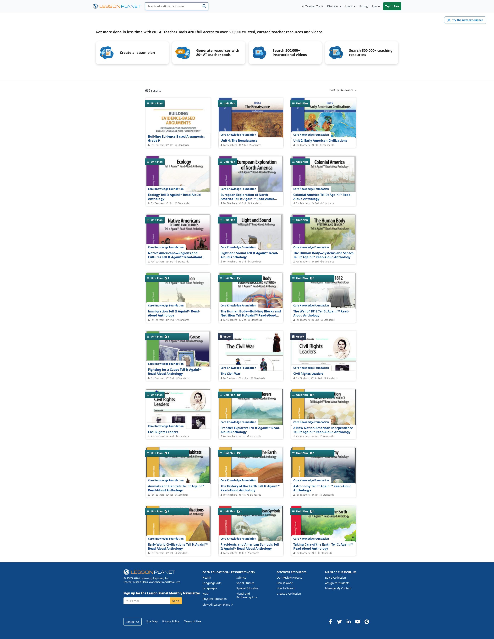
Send (175, 601)
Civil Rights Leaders (308, 374)
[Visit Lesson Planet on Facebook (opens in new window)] (330, 621)
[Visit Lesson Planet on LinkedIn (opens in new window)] (348, 621)
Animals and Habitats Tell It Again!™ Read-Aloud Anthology (176, 488)
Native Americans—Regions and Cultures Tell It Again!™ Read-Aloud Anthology (175, 257)
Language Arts (212, 583)
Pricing (363, 6)
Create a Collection (289, 593)
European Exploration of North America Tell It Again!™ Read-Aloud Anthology (247, 199)
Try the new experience (467, 20)
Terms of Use (192, 621)
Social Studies (245, 583)
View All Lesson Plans (217, 604)
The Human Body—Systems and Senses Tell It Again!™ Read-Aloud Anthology (323, 255)
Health (207, 577)
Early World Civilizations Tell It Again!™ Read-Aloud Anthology (178, 546)
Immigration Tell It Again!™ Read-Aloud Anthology (174, 313)
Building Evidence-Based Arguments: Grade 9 (176, 138)
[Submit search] (204, 6)
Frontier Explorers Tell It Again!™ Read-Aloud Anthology (250, 430)
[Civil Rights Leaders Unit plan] (178, 428)
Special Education (247, 588)
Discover (332, 6)
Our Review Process (289, 577)
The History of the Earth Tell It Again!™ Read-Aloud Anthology (250, 488)
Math (206, 593)
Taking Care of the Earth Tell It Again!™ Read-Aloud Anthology (323, 546)
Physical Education (215, 599)
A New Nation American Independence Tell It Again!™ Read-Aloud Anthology (323, 430)
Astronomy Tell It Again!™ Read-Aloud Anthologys (322, 488)
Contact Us (133, 622)
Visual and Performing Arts (246, 595)
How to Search (286, 588)
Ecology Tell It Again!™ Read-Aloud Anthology (174, 197)
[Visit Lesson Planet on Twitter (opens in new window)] (339, 621)
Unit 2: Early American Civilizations (320, 140)
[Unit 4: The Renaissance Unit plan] (251, 134)
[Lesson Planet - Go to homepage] (119, 6)
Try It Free (392, 6)
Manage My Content (338, 588)
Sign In (375, 6)
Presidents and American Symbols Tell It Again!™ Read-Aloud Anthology (250, 546)
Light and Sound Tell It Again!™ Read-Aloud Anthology (249, 255)
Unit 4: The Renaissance (239, 140)
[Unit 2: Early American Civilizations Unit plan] (323, 133)
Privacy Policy (170, 621)
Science (241, 577)
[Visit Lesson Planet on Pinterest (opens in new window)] (366, 621)
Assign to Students (337, 583)
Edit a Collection (335, 577)
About (348, 6)
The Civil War (230, 374)
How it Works (285, 583)
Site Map (152, 621)
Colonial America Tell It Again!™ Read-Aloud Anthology (322, 197)
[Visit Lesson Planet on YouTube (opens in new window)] (357, 621)
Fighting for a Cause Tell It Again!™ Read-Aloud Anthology (174, 371)
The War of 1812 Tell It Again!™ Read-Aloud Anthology (321, 313)
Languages (210, 588)
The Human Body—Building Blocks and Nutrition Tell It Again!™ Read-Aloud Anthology (251, 315)
